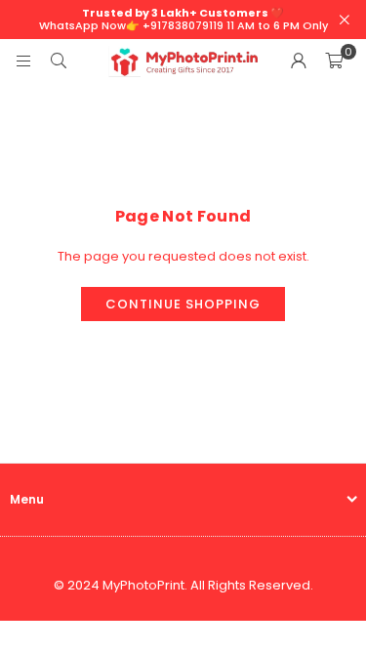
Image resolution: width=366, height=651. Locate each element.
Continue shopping (183, 304)
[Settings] (298, 61)
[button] (333, 61)
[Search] (58, 61)
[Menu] (23, 61)
